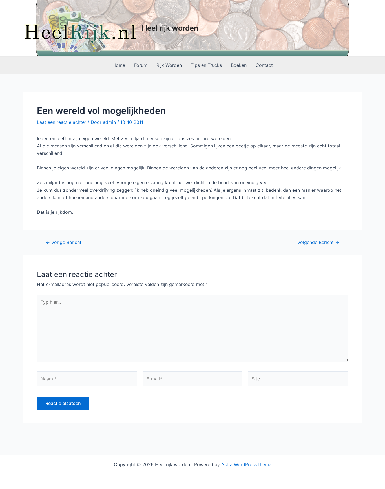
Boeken (239, 65)
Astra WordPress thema (246, 464)
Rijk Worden (169, 65)
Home (118, 65)
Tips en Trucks (206, 65)
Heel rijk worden (170, 28)
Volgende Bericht (318, 242)
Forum (140, 65)
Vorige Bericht (63, 242)
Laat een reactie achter (61, 122)
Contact (264, 65)
